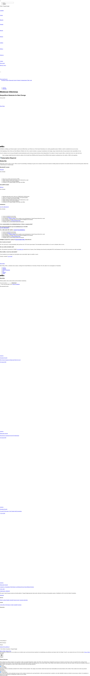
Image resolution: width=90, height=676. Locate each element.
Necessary (3, 666)
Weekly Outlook (12, 218)
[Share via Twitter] (0, 146)
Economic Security (5, 80)
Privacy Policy (3, 651)
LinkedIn (15, 604)
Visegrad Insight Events (15, 220)
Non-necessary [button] (3, 670)
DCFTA (4, 267)
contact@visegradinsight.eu (19, 229)
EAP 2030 (4, 88)
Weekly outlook (3, 600)
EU (3, 271)
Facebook (19, 604)
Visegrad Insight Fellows (20, 239)
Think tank (29, 80)
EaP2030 (4, 268)
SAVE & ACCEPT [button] (4, 675)
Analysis (4, 87)
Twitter (12, 604)
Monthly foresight (9, 600)
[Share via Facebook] (2, 146)
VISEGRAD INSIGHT (5, 591)
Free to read (2, 63)
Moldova (4, 272)
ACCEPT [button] (2, 653)
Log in (6, 79)
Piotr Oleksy (2, 106)
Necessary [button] (2, 665)
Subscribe (2, 595)
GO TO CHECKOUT (4, 206)
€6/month (2, 169)
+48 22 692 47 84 (3, 604)
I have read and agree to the (10, 284)
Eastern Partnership (6, 269)
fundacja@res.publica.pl (4, 646)
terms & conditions (16, 284)
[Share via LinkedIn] (3, 146)
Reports (9, 217)
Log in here (10, 256)
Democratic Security (13, 80)
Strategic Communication (22, 80)
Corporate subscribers (23, 600)
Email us (9, 604)
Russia (3, 273)
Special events (16, 600)
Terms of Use (8, 651)
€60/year (1, 187)
